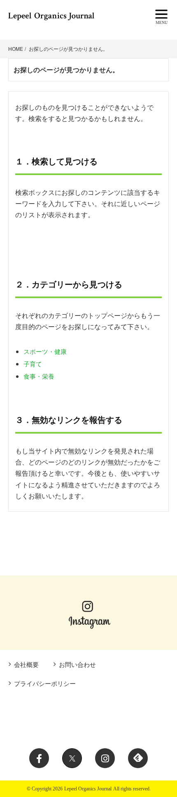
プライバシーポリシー (45, 683)
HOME (15, 48)
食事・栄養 (38, 376)
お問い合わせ (77, 664)
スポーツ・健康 (45, 351)
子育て (32, 363)
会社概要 (26, 664)
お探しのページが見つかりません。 (68, 48)
